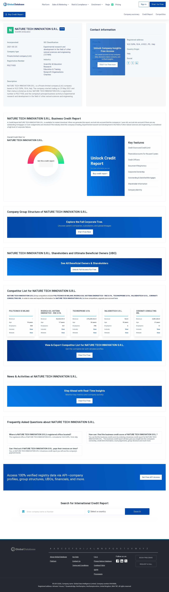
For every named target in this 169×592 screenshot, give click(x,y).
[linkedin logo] (136, 63)
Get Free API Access (151, 477)
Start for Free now (108, 64)
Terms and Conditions (80, 565)
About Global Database (58, 557)
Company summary (131, 14)
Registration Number (15, 61)
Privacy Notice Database (103, 561)
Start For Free (84, 355)
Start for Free (158, 4)
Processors (98, 574)
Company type (13, 52)
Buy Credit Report (15, 14)
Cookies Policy (99, 565)
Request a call (146, 564)
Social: (130, 58)
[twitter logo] (132, 63)
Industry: (47, 59)
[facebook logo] (128, 63)
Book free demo (146, 558)
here (116, 298)
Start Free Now (84, 232)
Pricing (118, 4)
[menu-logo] (13, 4)
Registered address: (135, 40)
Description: (12, 81)
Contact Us (76, 561)
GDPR (96, 570)
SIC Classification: (51, 42)
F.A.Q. (96, 557)
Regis (109, 4)
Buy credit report (100, 173)
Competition (161, 14)
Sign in (143, 4)
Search (137, 511)
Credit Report (147, 14)
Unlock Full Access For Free (84, 269)
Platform (45, 4)
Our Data (75, 557)
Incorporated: (13, 42)
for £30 (46, 164)
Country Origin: (133, 49)
